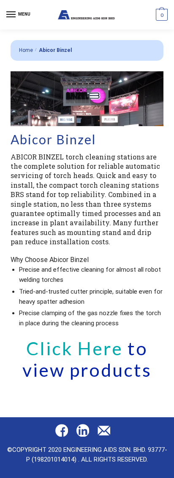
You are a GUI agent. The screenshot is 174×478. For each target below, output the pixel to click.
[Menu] (11, 14)
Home (26, 50)
